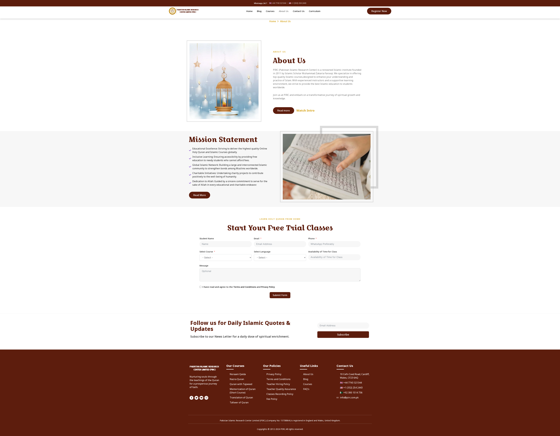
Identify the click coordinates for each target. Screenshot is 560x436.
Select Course (206, 251)
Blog (259, 11)
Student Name (207, 238)
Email (256, 238)
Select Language (262, 251)
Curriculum (314, 11)
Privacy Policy (268, 287)
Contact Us (298, 11)
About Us (283, 11)
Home (249, 11)
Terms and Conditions (244, 287)
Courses (270, 11)
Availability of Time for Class (322, 251)
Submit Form (280, 295)
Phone (311, 238)
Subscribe (343, 334)
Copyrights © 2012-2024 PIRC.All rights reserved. (280, 429)
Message (204, 265)
